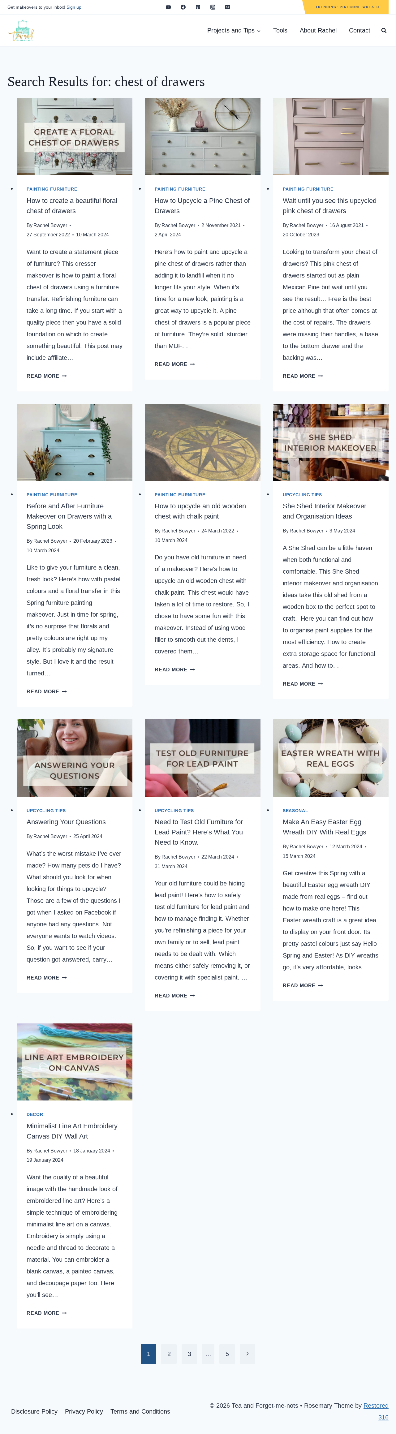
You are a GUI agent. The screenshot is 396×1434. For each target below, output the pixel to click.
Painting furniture (52, 189)
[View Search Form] (384, 30)
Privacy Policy (84, 1411)
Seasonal (295, 810)
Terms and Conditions (140, 1411)
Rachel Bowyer (50, 225)
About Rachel (318, 30)
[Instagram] (213, 7)
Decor (35, 1114)
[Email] (228, 7)
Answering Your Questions (66, 822)
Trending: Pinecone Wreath (347, 7)
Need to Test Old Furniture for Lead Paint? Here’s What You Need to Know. (199, 832)
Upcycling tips (302, 494)
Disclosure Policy (34, 1411)
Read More (47, 376)
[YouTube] (168, 7)
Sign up (74, 7)
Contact (359, 30)
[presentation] (74, 136)
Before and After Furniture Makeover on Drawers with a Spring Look (69, 516)
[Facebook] (183, 7)
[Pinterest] (198, 7)
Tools (280, 30)
